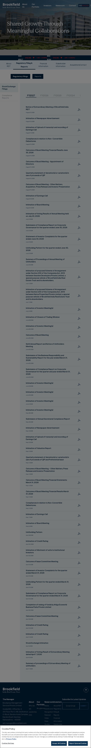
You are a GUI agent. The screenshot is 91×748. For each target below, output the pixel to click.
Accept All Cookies (59, 743)
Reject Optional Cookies (78, 743)
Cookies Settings (8, 743)
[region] (45, 736)
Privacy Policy (11, 739)
